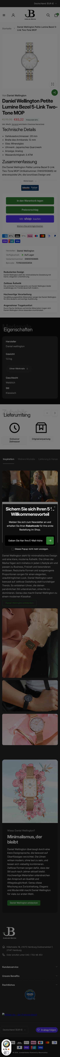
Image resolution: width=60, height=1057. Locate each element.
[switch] (6, 1052)
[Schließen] (55, 507)
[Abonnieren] (50, 541)
